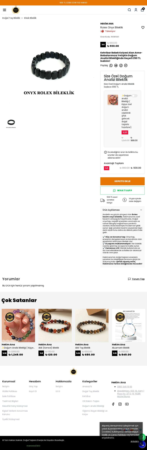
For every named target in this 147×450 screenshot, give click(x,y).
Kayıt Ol (33, 391)
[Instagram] (120, 404)
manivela (31, 445)
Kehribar (86, 396)
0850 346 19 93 (124, 386)
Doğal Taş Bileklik (11, 17)
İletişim (5, 386)
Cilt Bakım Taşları (90, 401)
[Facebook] (113, 404)
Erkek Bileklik (30, 17)
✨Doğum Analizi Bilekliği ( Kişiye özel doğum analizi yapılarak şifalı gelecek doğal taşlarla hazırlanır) (127, 111)
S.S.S (58, 391)
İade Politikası (9, 396)
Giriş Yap (33, 386)
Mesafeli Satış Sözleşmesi (15, 406)
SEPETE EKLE (122, 181)
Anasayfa (87, 386)
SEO (38, 445)
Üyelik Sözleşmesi (11, 419)
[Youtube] (127, 404)
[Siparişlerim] (136, 10)
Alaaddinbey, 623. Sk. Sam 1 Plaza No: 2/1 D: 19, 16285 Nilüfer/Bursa (130, 393)
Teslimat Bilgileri (10, 401)
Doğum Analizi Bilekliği (93, 406)
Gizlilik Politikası (9, 391)
